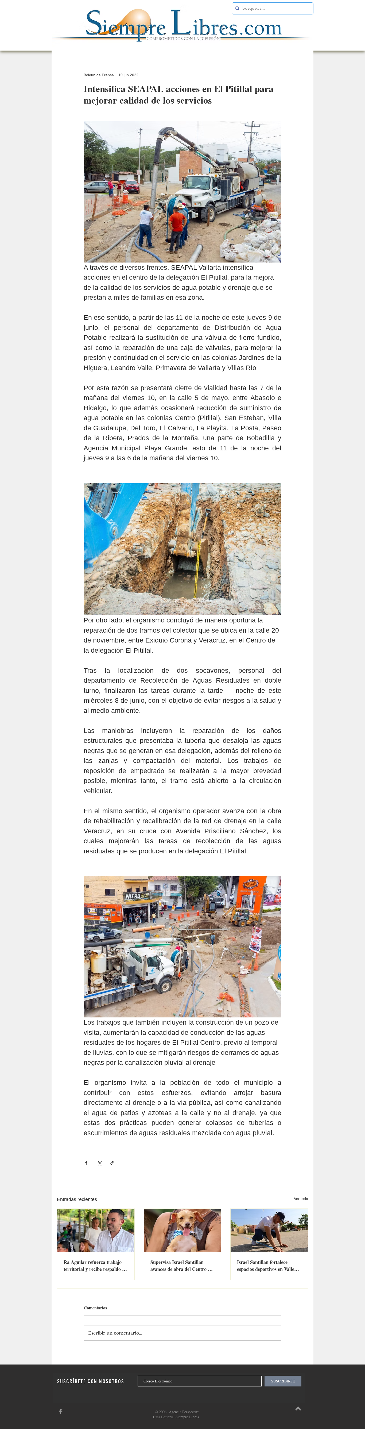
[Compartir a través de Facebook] (86, 1162)
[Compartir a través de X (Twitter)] (99, 1162)
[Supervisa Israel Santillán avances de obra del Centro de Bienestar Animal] (182, 1230)
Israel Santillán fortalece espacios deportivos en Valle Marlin (265, 1265)
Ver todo (301, 1198)
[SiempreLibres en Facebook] (60, 1411)
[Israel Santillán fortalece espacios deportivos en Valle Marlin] (269, 1230)
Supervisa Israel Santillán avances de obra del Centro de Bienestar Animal (181, 1265)
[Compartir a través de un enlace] (112, 1162)
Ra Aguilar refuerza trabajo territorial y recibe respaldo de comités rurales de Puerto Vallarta (95, 1265)
